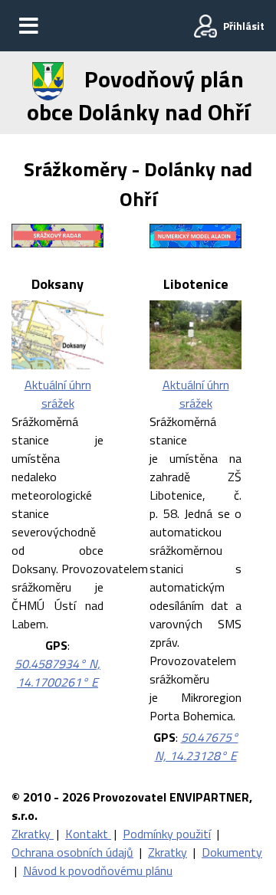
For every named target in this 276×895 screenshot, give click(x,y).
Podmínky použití (167, 834)
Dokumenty (232, 852)
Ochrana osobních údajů (72, 852)
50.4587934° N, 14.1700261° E (57, 672)
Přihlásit (243, 26)
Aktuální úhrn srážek (58, 393)
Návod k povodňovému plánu (97, 870)
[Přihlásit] (205, 26)
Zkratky (33, 834)
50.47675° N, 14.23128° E (196, 746)
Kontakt (88, 834)
